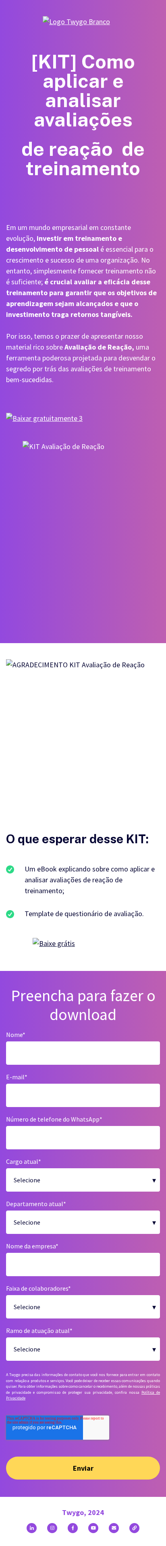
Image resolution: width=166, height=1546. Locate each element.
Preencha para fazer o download (83, 1004)
